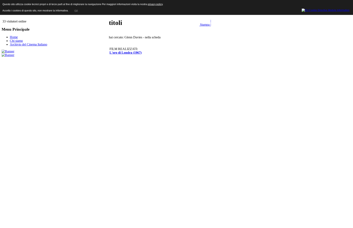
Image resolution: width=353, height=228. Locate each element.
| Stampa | (205, 22)
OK (76, 10)
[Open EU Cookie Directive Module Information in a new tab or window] (326, 9)
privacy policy (155, 4)
